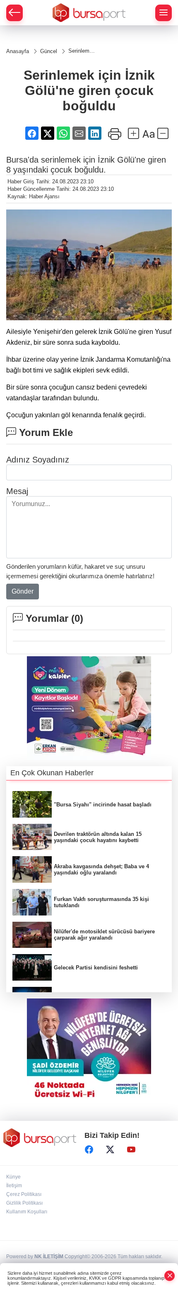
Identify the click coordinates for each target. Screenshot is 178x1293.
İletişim (14, 1185)
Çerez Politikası (23, 1194)
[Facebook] (89, 1149)
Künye (13, 1177)
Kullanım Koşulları (26, 1212)
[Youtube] (131, 1149)
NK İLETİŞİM (48, 1256)
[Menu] (163, 13)
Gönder (23, 591)
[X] (110, 1149)
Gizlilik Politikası (24, 1203)
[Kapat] (170, 1275)
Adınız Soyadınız (37, 459)
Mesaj (17, 491)
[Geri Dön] (14, 13)
